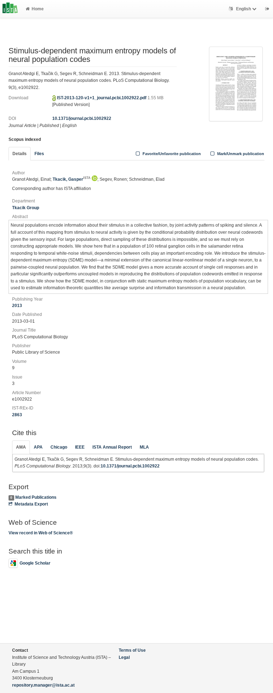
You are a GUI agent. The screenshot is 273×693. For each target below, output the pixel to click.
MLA (144, 447)
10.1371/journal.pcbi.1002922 (81, 118)
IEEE (80, 447)
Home (38, 8)
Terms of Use (132, 650)
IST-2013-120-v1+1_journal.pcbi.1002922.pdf (102, 97)
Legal (124, 657)
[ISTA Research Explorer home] (10, 9)
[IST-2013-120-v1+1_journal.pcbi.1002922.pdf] (236, 83)
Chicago (58, 447)
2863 (17, 414)
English (243, 8)
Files (39, 153)
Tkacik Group (25, 207)
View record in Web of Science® (41, 532)
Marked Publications (36, 497)
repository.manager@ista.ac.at (43, 685)
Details (19, 153)
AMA (21, 447)
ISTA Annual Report (112, 447)
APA (38, 447)
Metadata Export (31, 504)
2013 (17, 305)
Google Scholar (35, 563)
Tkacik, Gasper (72, 179)
